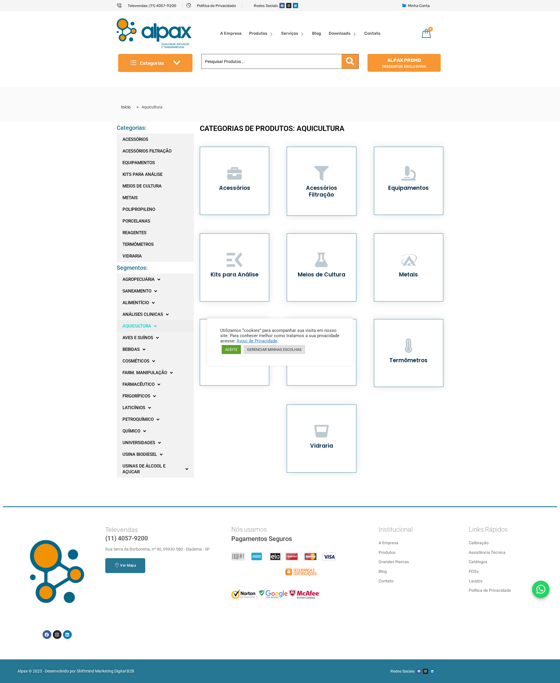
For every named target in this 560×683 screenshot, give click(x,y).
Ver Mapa (128, 565)
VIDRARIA (132, 256)
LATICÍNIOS (134, 407)
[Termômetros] (408, 345)
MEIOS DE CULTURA (142, 186)
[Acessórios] (234, 173)
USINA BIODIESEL (140, 454)
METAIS (130, 197)
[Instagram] (288, 5)
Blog (316, 33)
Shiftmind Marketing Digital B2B (105, 671)
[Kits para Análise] (234, 260)
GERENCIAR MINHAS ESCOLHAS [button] (274, 349)
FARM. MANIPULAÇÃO (145, 372)
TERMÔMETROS (138, 244)
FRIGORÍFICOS (136, 396)
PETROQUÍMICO (138, 419)
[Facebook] (282, 5)
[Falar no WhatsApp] (541, 589)
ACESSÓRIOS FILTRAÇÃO (147, 151)
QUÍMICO (131, 431)
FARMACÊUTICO (139, 384)
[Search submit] (350, 61)
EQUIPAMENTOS (139, 162)
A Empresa (231, 33)
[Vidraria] (321, 431)
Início (126, 107)
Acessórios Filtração (321, 191)
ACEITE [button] (231, 349)
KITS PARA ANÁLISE (142, 174)
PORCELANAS (136, 221)
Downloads (339, 33)
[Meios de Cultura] (321, 260)
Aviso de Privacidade (257, 341)
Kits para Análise (234, 275)
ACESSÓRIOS (135, 139)
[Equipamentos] (408, 173)
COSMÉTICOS (136, 361)
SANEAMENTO (137, 291)
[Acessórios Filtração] (321, 173)
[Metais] (408, 260)
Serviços (289, 33)
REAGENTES (134, 232)
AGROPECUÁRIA (139, 279)
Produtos (258, 33)
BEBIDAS (131, 349)
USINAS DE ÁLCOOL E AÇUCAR (144, 468)
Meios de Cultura (321, 275)
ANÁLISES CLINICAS (143, 314)
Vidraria (321, 446)
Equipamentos (408, 188)
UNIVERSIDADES (139, 442)
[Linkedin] (295, 5)
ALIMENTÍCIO (136, 302)
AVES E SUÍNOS (138, 337)
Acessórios (234, 188)
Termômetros (408, 360)
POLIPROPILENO (139, 209)
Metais (408, 275)
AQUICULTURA (137, 326)
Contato (372, 33)
